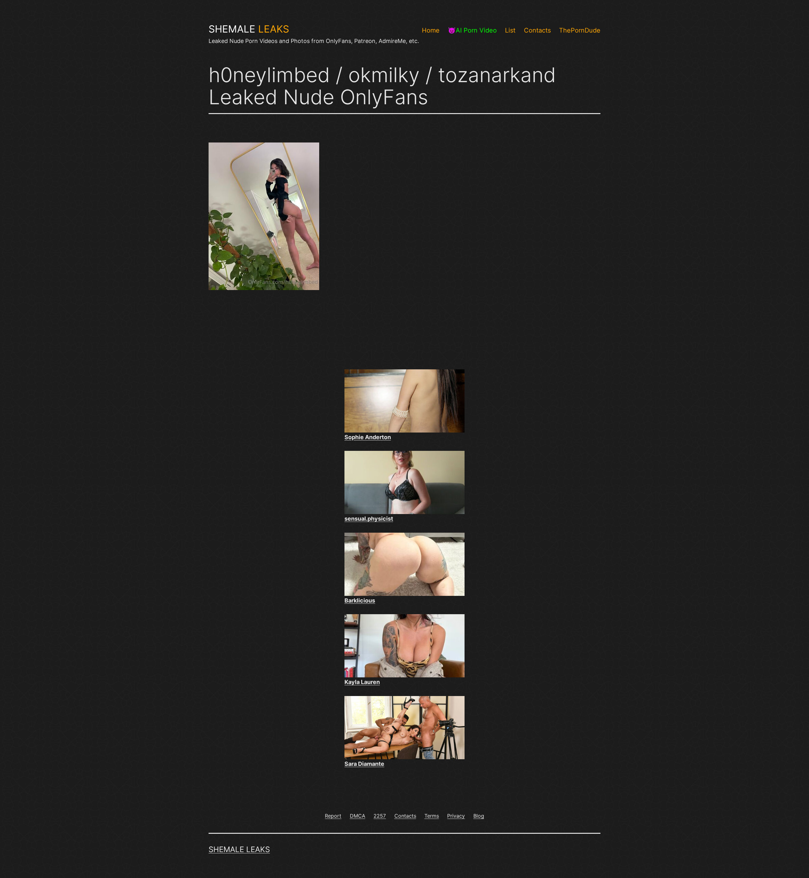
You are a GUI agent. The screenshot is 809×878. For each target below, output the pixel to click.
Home (431, 30)
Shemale (249, 29)
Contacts (537, 30)
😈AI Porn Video (472, 30)
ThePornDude (579, 30)
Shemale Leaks (239, 849)
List (510, 30)
